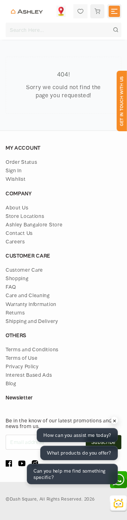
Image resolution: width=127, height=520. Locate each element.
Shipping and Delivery (32, 321)
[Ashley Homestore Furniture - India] (27, 11)
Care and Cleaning (28, 295)
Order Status (21, 162)
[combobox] (63, 30)
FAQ (11, 287)
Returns (15, 313)
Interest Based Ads (29, 375)
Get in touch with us (121, 101)
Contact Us (19, 233)
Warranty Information (31, 304)
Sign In (14, 170)
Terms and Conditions (32, 349)
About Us (17, 207)
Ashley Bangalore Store (34, 224)
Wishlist (16, 179)
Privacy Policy (22, 366)
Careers (15, 241)
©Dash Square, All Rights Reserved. (44, 498)
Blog (11, 383)
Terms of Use (21, 358)
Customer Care (24, 270)
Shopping (17, 278)
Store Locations (25, 216)
